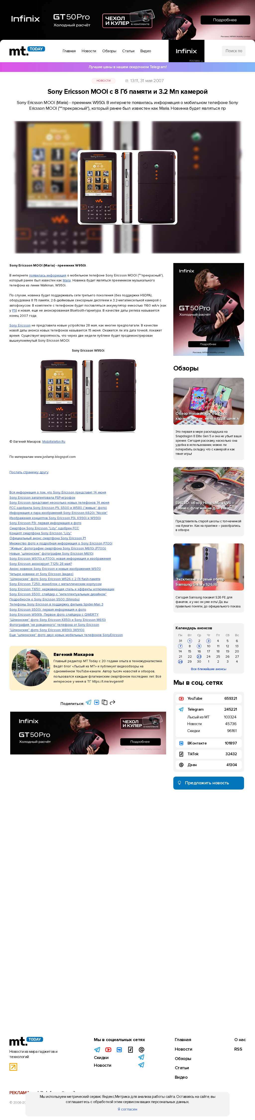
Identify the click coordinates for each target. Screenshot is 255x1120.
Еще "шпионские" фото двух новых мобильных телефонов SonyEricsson (66, 635)
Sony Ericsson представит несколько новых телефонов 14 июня (59, 502)
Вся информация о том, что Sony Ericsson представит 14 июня (57, 492)
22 (190, 656)
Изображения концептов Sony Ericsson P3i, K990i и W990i (55, 518)
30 (199, 661)
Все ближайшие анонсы (208, 669)
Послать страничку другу (29, 472)
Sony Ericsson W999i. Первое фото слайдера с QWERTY (54, 614)
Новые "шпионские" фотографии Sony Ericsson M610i (51, 553)
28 (180, 662)
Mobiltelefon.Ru (53, 441)
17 (208, 651)
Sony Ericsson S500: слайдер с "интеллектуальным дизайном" (58, 594)
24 (208, 656)
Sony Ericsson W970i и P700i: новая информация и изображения (60, 558)
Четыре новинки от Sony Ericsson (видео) (41, 574)
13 (237, 646)
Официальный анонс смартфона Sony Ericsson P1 (47, 538)
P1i (14, 310)
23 (199, 656)
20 (237, 651)
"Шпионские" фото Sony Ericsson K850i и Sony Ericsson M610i (57, 620)
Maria (67, 280)
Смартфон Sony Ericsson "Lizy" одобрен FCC (44, 528)
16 (199, 651)
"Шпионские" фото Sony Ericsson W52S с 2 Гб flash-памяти (54, 579)
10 (208, 646)
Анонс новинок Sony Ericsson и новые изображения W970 (55, 569)
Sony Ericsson (20, 325)
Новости (104, 80)
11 (218, 646)
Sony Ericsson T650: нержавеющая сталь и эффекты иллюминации (61, 589)
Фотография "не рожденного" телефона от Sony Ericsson (54, 625)
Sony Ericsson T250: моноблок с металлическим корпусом (55, 584)
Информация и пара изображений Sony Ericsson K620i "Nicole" (58, 513)
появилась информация (47, 275)
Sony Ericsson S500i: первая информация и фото (47, 609)
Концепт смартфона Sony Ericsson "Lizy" (40, 533)
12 (227, 646)
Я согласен (127, 1109)
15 (189, 651)
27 (237, 656)
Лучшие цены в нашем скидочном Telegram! (127, 66)
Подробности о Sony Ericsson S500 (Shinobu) (44, 599)
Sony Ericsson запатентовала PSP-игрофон (42, 497)
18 (218, 651)
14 (180, 651)
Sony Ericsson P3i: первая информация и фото (45, 523)
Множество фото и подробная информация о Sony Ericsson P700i (60, 543)
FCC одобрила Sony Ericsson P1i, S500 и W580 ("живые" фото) (58, 508)
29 (190, 661)
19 (227, 651)
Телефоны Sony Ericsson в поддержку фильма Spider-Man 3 (56, 604)
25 (218, 656)
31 (180, 641)
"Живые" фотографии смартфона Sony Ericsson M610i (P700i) (57, 548)
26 (227, 656)
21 (180, 656)
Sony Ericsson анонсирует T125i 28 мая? (40, 564)
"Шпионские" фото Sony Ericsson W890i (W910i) (46, 630)
